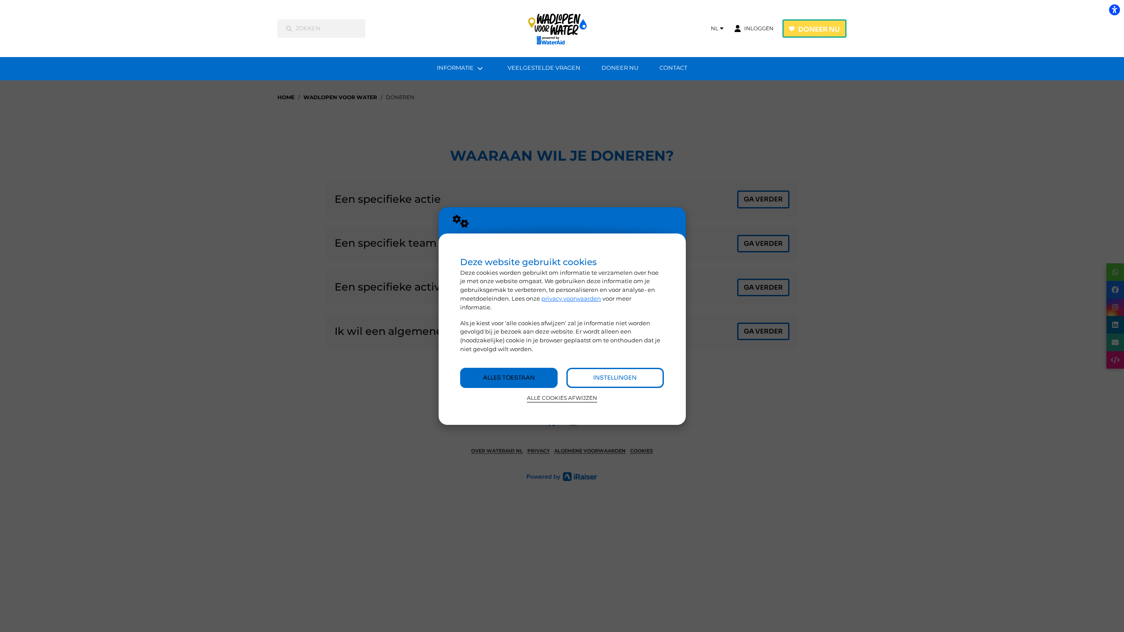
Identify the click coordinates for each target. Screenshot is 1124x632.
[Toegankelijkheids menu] (1114, 9)
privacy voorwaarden (571, 298)
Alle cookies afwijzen (562, 398)
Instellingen (615, 377)
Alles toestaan (509, 377)
